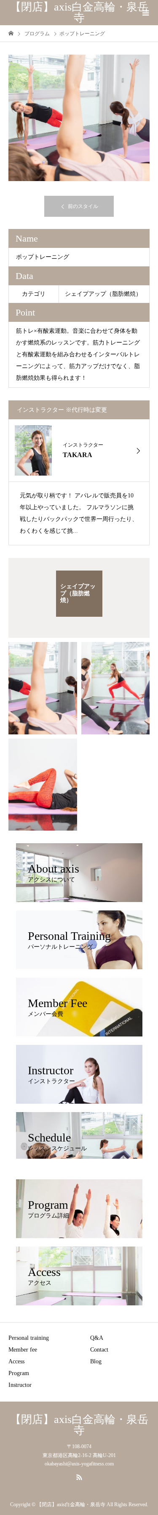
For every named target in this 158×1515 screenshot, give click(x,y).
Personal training (28, 1338)
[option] (79, 118)
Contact (99, 1350)
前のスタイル (83, 206)
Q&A (96, 1338)
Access (16, 1361)
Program (18, 1373)
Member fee (22, 1350)
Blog (96, 1361)
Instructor (20, 1385)
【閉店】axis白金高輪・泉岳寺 (79, 12)
